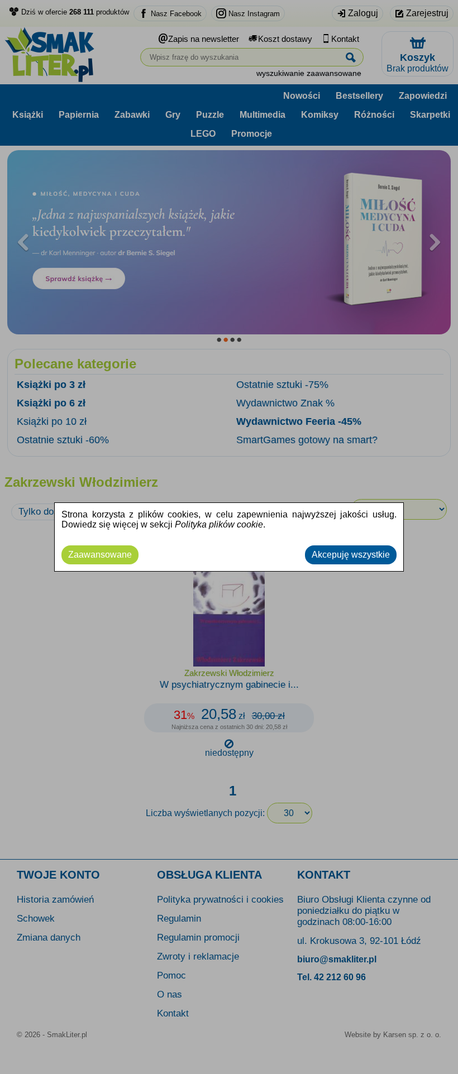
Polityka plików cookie (219, 524)
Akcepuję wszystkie (351, 554)
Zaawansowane (100, 554)
